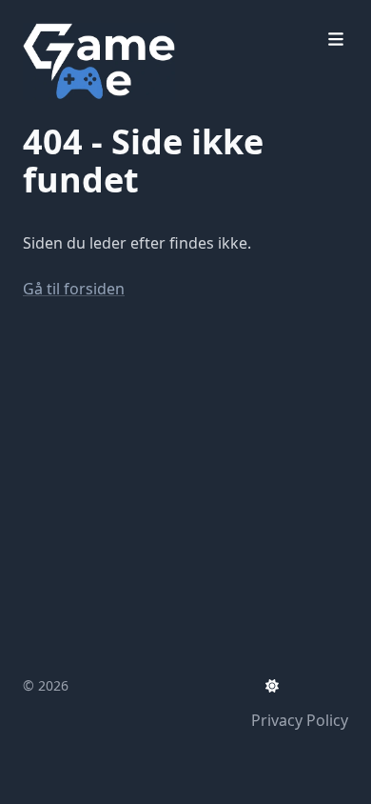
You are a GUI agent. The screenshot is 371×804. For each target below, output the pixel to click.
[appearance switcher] (272, 686)
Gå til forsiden (74, 288)
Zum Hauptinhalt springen (144, 17)
